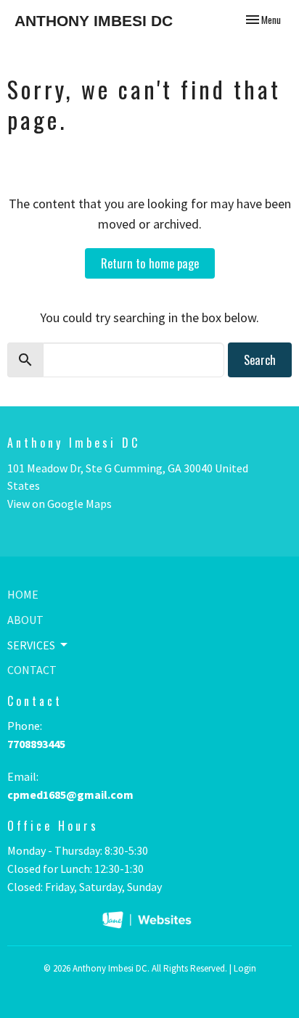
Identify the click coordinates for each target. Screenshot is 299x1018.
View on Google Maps (59, 503)
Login (245, 968)
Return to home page (150, 263)
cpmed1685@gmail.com (70, 794)
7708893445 (36, 743)
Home (22, 594)
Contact (32, 669)
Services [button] (31, 645)
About (25, 619)
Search (260, 359)
